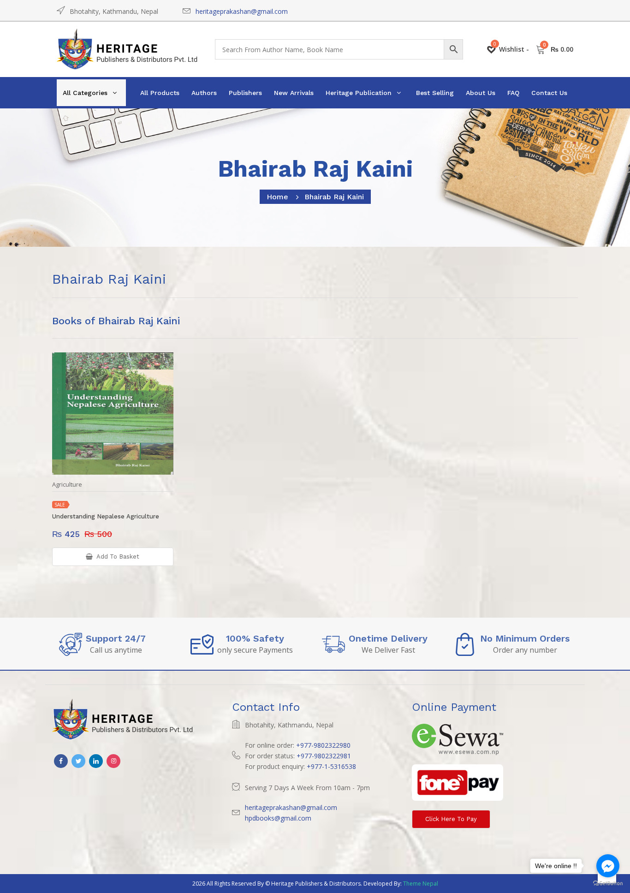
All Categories (85, 92)
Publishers (245, 92)
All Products (159, 92)
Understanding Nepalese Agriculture (105, 516)
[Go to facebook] (607, 865)
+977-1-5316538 (331, 766)
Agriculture (67, 485)
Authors (204, 92)
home (277, 196)
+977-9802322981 (324, 755)
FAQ (513, 92)
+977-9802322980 (323, 745)
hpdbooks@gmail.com (278, 818)
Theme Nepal (420, 883)
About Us (480, 92)
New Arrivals (294, 92)
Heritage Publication (359, 92)
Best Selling (435, 92)
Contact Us (549, 92)
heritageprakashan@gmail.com (242, 11)
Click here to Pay (451, 819)
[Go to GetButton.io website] (608, 884)
